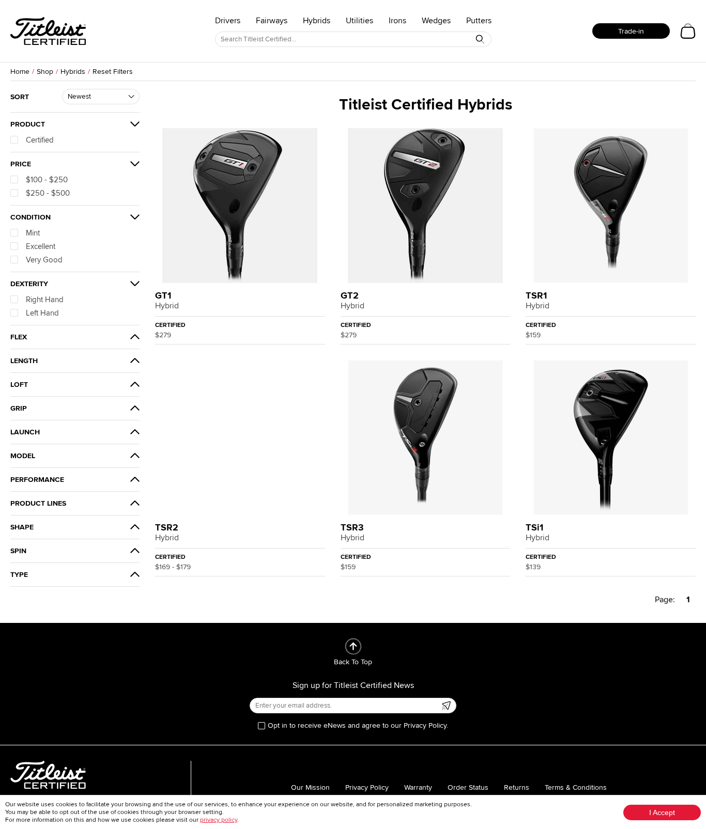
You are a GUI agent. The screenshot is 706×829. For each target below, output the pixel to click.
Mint (33, 233)
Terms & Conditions (576, 787)
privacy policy (218, 820)
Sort (19, 97)
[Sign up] (446, 705)
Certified (40, 140)
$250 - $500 (48, 193)
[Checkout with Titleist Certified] (688, 31)
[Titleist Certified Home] (48, 31)
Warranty (418, 787)
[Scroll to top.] (353, 646)
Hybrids (316, 20)
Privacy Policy (367, 787)
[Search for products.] (480, 39)
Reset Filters (113, 71)
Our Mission (310, 787)
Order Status (468, 787)
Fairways (271, 20)
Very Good (44, 260)
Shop (45, 71)
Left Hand (42, 313)
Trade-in (631, 31)
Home (19, 71)
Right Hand (45, 299)
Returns (516, 787)
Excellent (40, 246)
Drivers (227, 20)
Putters (479, 20)
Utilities (359, 20)
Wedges (436, 20)
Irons (397, 20)
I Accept (662, 812)
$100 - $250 (47, 180)
